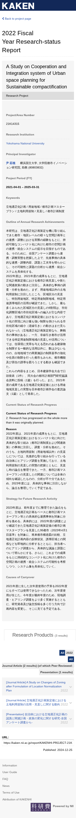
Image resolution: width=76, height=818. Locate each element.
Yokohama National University (25, 143)
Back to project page (17, 18)
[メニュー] (71, 5)
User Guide (9, 772)
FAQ (5, 779)
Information (9, 765)
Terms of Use (10, 792)
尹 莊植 (10, 163)
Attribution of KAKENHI (17, 799)
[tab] (40, 635)
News (6, 785)
